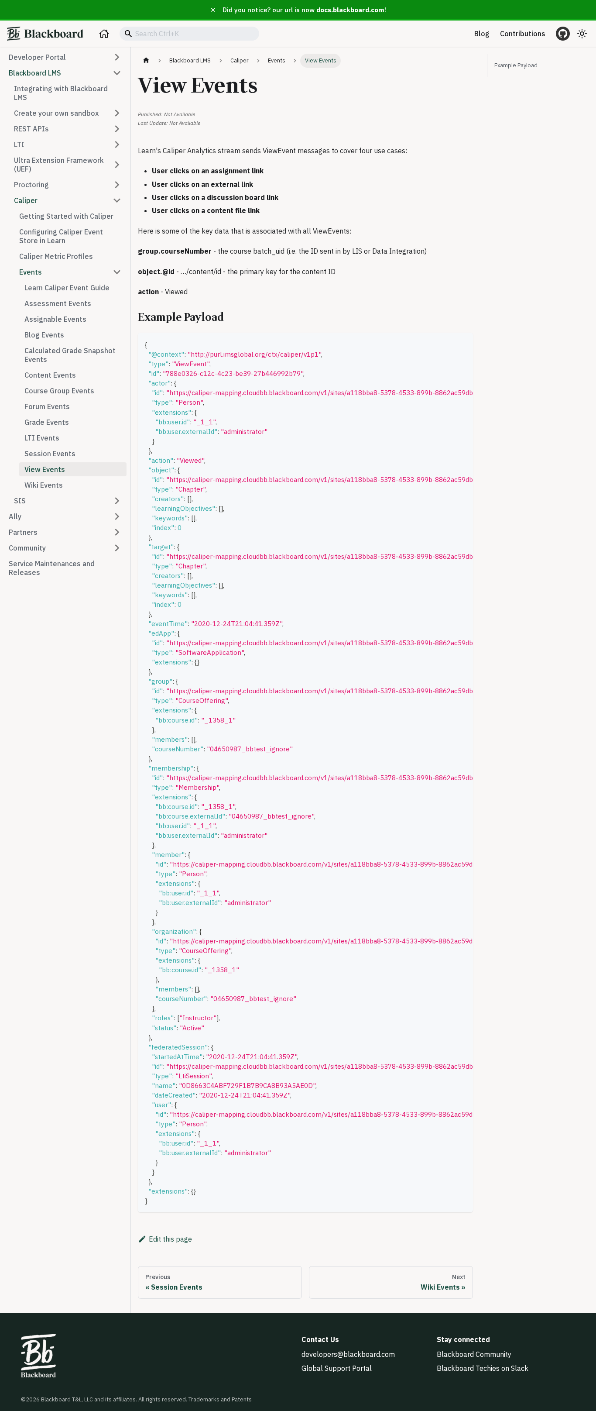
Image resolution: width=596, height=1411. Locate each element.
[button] (65, 57)
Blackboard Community (474, 1354)
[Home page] (146, 60)
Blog (482, 33)
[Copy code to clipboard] (462, 343)
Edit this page (170, 1239)
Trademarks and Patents (220, 1399)
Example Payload (516, 65)
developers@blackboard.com (348, 1354)
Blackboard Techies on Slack (482, 1368)
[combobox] (189, 34)
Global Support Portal (336, 1368)
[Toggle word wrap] (446, 343)
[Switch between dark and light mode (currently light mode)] (582, 34)
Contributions (522, 33)
